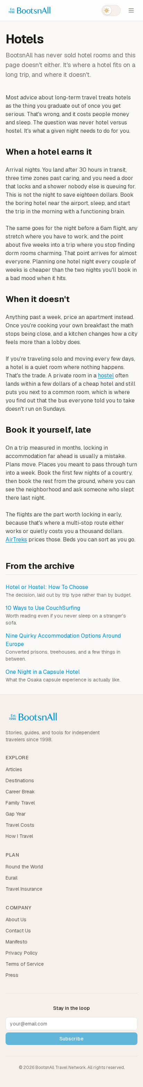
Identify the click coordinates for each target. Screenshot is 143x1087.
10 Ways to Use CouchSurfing (43, 608)
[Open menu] (131, 10)
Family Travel (20, 803)
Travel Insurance (24, 889)
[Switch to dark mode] (111, 10)
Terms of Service (25, 964)
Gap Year (16, 814)
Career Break (20, 791)
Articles (14, 769)
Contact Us (18, 930)
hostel (106, 375)
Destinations (20, 780)
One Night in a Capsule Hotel (43, 672)
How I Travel (19, 836)
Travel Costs (20, 825)
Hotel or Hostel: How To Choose (47, 587)
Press (12, 975)
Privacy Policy (22, 953)
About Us (16, 919)
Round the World (24, 867)
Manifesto (16, 942)
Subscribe (71, 1039)
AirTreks (16, 539)
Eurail (11, 878)
